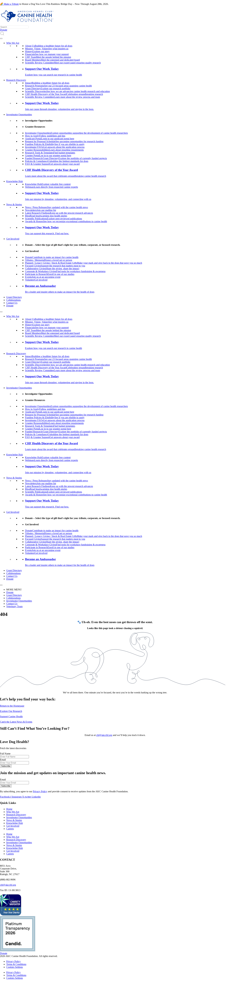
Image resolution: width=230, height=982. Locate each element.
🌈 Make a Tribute (9, 4)
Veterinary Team (14, 606)
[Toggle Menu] (1, 38)
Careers (10, 828)
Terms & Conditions (16, 964)
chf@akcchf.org (104, 735)
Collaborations (13, 300)
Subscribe (5, 766)
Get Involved (12, 238)
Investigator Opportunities (19, 114)
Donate (9, 305)
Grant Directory (14, 297)
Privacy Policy (40, 791)
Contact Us (11, 302)
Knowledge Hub (14, 181)
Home (9, 809)
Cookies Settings (14, 967)
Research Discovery (16, 80)
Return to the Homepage (12, 705)
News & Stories (14, 204)
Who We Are (12, 43)
